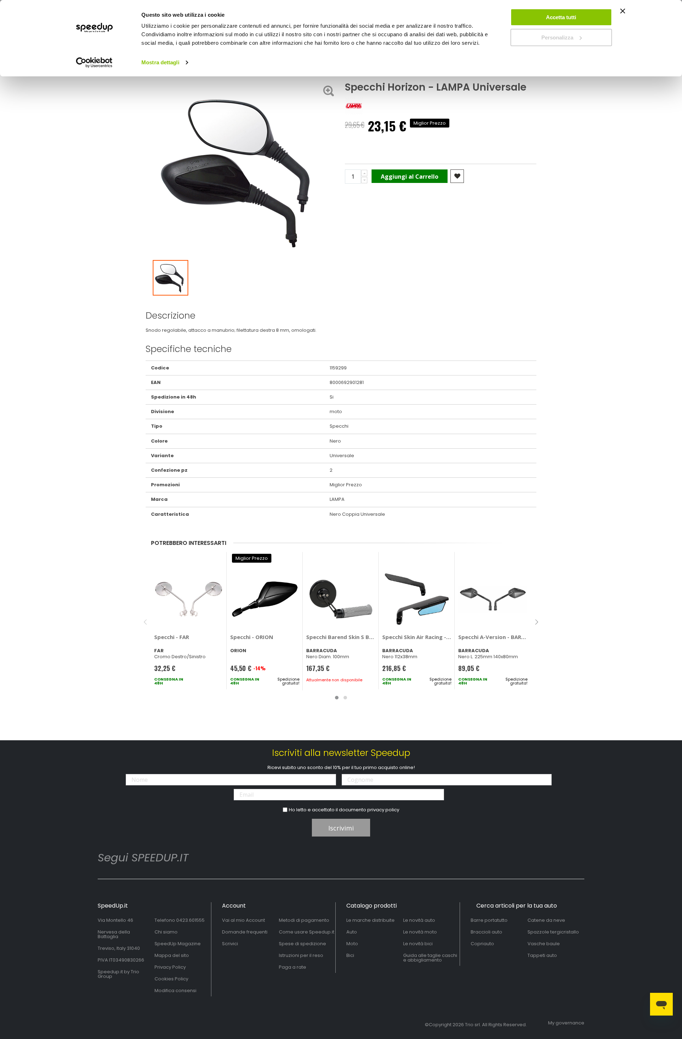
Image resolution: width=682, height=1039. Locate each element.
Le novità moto (420, 932)
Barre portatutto (489, 920)
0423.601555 (190, 920)
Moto (352, 943)
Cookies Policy (171, 978)
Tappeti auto (542, 955)
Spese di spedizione (302, 943)
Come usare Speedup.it (306, 932)
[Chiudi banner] (622, 14)
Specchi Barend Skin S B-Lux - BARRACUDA (340, 637)
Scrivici (230, 943)
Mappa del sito (172, 955)
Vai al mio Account (243, 920)
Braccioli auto (486, 932)
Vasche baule (543, 943)
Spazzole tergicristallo (553, 932)
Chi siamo (166, 932)
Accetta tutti (561, 17)
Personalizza (557, 37)
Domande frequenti (244, 932)
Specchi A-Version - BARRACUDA (492, 637)
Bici (350, 955)
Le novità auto (419, 920)
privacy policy (383, 809)
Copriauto (482, 943)
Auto (351, 932)
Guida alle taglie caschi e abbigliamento (430, 957)
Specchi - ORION (251, 637)
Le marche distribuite (370, 920)
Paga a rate (292, 967)
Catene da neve (546, 920)
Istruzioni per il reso (301, 955)
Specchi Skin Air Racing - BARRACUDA (416, 637)
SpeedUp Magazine (178, 943)
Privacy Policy (170, 967)
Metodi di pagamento (304, 920)
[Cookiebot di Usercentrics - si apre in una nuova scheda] (94, 62)
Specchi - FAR (171, 637)
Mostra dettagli (160, 62)
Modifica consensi (175, 990)
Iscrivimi (341, 828)
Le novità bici (418, 943)
